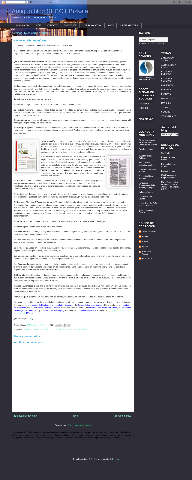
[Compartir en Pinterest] (68, 325)
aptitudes (28, 329)
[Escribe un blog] (59, 325)
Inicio (75, 415)
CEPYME (165, 153)
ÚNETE (38, 25)
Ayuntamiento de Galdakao (146, 157)
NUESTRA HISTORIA (129, 25)
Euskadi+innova (168, 171)
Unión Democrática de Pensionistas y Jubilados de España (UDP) (170, 185)
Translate (160, 43)
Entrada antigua (122, 415)
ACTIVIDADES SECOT (167, 59)
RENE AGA (147, 258)
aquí (30, 319)
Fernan (145, 236)
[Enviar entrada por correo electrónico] (51, 325)
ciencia (36, 329)
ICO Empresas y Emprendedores (168, 176)
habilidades (82, 329)
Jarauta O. (146, 247)
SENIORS (165, 112)
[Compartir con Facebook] (65, 325)
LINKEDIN (143, 108)
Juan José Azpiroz (146, 253)
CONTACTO (52, 25)
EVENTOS (166, 94)
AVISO (111, 25)
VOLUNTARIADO (168, 116)
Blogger (115, 459)
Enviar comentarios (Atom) (79, 425)
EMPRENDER (70, 25)
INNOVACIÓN (167, 98)
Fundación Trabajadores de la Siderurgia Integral (147, 185)
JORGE (145, 241)
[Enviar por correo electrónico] (56, 325)
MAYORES (166, 103)
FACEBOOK (144, 104)
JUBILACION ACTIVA (92, 25)
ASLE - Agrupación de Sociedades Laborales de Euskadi (148, 142)
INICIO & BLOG (22, 25)
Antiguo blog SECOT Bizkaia (50, 11)
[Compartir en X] (62, 325)
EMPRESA (166, 90)
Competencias (46, 329)
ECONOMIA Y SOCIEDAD (167, 79)
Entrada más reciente (25, 415)
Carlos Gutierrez (149, 231)
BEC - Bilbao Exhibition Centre (146, 164)
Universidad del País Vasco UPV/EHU (148, 204)
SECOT (164, 107)
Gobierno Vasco (146, 192)
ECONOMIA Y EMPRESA (65, 329)
